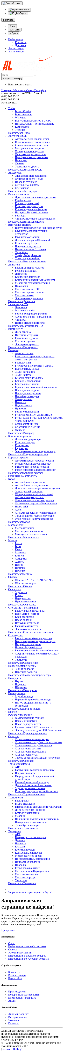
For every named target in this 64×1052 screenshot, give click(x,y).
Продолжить (8, 930)
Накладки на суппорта (28, 393)
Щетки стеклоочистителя (30, 322)
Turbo (11, 108)
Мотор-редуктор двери (28, 855)
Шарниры (21, 687)
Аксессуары (15, 172)
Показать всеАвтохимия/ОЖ (25, 169)
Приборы (20, 408)
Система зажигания (26, 874)
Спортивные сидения (27, 426)
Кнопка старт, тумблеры (29, 377)
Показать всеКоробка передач (25, 472)
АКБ (17, 834)
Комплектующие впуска (29, 206)
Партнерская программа (22, 997)
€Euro (12, 26)
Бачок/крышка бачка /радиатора (33, 638)
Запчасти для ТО (18, 304)
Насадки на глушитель (28, 246)
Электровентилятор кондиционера (35, 451)
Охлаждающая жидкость (29, 151)
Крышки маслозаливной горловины (36, 387)
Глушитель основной (27, 237)
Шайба (19, 564)
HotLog (17, 1049)
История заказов (17, 1017)
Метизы (12, 540)
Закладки (13, 1020)
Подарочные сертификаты (23, 994)
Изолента (20, 843)
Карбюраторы (23, 200)
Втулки (19, 681)
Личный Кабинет (18, 1014)
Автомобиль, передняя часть (31, 485)
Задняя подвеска (24, 668)
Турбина (20, 129)
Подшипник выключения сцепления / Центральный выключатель (37, 820)
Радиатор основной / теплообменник (36, 650)
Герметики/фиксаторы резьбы (32, 142)
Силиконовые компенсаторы (32, 739)
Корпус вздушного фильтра (31, 209)
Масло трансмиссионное (29, 531)
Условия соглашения (20, 952)
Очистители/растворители (30, 154)
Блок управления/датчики (30, 610)
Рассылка (13, 1023)
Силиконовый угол (26, 754)
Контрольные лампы (27, 384)
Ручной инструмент (26, 338)
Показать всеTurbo (19, 132)
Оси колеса (14, 589)
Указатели (21, 880)
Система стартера (25, 877)
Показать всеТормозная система (26, 794)
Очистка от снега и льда (29, 178)
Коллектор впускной (27, 203)
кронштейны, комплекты (22, 475)
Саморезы (21, 558)
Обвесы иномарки (25, 583)
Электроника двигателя (29, 298)
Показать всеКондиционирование (28, 454)
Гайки (18, 549)
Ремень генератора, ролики (31, 313)
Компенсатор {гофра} (28, 243)
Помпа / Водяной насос (28, 647)
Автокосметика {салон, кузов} (33, 138)
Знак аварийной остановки (31, 175)
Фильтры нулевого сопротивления (35, 218)
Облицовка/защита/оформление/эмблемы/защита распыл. (34, 496)
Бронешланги (23, 362)
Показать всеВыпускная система (27, 261)
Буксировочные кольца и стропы (34, 365)
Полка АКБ (22, 506)
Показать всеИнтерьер (21, 433)
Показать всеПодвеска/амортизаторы (29, 675)
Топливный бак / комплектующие (34, 515)
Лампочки (21, 307)
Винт (18, 546)
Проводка (20, 864)
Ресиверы (20, 215)
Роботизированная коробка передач (35, 469)
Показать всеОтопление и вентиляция (30, 632)
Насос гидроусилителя (28, 724)
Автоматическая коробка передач (34, 460)
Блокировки (22, 800)
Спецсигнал (22, 188)
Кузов (11, 479)
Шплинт (20, 570)
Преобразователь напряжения (32, 858)
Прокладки (21, 286)
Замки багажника (25, 371)
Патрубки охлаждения (28, 644)
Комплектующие (25, 442)
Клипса (19, 555)
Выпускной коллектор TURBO (33, 120)
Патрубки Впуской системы (31, 212)
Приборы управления (27, 861)
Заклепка (20, 552)
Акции (12, 1000)
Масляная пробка (25, 310)
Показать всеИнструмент (23, 347)
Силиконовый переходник (30, 751)
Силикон (13, 736)
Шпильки (20, 567)
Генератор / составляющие (30, 837)
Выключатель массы (27, 368)
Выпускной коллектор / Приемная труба (38, 227)
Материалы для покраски (30, 148)
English (23, 13)
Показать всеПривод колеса (24, 708)
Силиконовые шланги (28, 748)
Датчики (20, 840)
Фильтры (20, 319)
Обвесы (12, 577)
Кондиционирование (20, 436)
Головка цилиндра (26, 270)
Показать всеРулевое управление (27, 733)
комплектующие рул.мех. (29, 717)
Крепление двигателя (27, 276)
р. (8, 20)
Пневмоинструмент (26, 335)
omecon (7, 1049)
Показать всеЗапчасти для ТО (25, 325)
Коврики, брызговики (28, 380)
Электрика (14, 831)
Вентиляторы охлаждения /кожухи (35, 641)
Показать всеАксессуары (22, 191)
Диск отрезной (23, 331)
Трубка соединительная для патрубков (37, 757)
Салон (18, 509)
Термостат (21, 659)
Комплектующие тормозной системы (36, 791)
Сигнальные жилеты (27, 184)
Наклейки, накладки (27, 396)
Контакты (20, 42)
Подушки (20, 684)
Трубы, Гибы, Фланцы (28, 255)
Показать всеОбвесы (20, 586)
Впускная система (18, 194)
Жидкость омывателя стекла (31, 145)
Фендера (20, 429)
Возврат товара (17, 975)
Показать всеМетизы (20, 573)
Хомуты (19, 561)
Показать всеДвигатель (21, 301)
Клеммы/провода (25, 849)
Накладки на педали (27, 390)
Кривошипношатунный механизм (35, 279)
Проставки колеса (25, 601)
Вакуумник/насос (25, 773)
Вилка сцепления (25, 803)
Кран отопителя (24, 616)
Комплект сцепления (27, 812)
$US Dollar (15, 29)
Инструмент (15, 328)
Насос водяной (23, 619)
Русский (25, 9)
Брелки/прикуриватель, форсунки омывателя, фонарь (34, 358)
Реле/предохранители (27, 868)
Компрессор (22, 126)
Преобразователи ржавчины (31, 157)
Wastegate (20, 117)
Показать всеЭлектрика (22, 883)
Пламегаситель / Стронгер (30, 249)
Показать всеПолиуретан (22, 690)
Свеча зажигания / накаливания (33, 316)
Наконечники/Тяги (26, 720)
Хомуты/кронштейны (27, 258)
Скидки (12, 949)
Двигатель (14, 264)
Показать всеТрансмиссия (23, 828)
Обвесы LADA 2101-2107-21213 (34, 580)
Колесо (19, 595)
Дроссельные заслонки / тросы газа (35, 197)
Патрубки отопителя (27, 622)
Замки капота (23, 374)
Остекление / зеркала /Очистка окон (36, 503)
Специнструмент (25, 341)
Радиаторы (21, 448)
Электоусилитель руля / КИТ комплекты (38, 730)
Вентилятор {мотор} (27, 613)
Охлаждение (15, 635)
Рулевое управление (20, 714)
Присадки (21, 160)
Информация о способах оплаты (27, 946)
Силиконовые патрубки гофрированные (38, 742)
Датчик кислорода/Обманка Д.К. (34, 240)
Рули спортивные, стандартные (33, 414)
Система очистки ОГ (27, 289)
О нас (11, 943)
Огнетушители (23, 399)
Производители (17, 991)
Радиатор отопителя (26, 626)
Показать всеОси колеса (22, 604)
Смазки (19, 163)
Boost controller (23, 114)
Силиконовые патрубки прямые (33, 745)
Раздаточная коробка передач (32, 466)
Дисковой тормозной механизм (33, 785)
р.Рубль (14, 33)
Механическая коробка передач (33, 463)
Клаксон (20, 846)
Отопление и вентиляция (23, 607)
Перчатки (20, 402)
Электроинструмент (27, 344)
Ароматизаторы (24, 353)
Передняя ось (23, 598)
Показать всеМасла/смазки (23, 537)
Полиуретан (15, 678)
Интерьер (13, 350)
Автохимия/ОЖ (17, 135)
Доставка (20, 45)
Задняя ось (21, 592)
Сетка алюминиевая (26, 423)
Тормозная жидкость (27, 166)
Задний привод (24, 696)
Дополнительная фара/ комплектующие (38, 488)
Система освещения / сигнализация (35, 512)
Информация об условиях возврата (28, 958)
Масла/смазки (16, 524)
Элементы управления (28, 629)
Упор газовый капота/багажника (34, 518)
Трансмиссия (15, 797)
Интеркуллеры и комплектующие (34, 123)
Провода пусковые (26, 181)
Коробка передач (18, 457)
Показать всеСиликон (21, 760)
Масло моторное (24, 528)
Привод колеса (16, 693)
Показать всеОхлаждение (23, 662)
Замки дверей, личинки (28, 491)
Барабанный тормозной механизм (34, 769)
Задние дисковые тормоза (30, 788)
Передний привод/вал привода (33, 699)
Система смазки (24, 295)
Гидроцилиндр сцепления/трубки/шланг (38, 806)
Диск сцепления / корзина (30, 809)
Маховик (20, 815)
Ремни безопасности (27, 411)
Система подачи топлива (29, 292)
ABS (17, 766)
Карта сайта (15, 978)
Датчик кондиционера (28, 439)
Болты (18, 543)
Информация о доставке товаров (27, 955)
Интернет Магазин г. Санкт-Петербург (23, 90)
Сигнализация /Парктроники (32, 871)
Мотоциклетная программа (31, 534)
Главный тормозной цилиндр (32, 782)
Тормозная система (19, 763)
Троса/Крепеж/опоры (27, 825)
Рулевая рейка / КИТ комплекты (34, 727)
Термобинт (21, 252)
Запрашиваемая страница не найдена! (30, 892)
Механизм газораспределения (32, 282)
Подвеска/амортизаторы (22, 665)
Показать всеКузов (19, 521)
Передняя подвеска (26, 671)
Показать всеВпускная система (26, 221)
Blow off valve (23, 111)
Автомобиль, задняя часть (30, 482)
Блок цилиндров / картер (29, 267)
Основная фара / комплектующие (34, 500)
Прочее (12, 711)
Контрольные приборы (28, 852)
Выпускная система (19, 224)
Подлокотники (23, 405)
